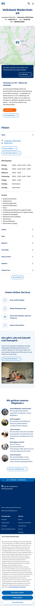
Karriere (20, 529)
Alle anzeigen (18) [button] (17, 277)
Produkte (4, 519)
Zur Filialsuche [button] (24, 74)
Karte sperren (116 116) (24, 522)
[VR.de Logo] (9, 4)
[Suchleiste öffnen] (29, 3)
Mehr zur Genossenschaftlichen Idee (11, 507)
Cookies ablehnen (17, 597)
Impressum (23, 587)
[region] (17, 570)
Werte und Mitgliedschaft (8, 529)
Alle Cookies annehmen (17, 592)
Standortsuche (22, 526)
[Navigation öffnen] (33, 4)
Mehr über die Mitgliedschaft (16, 469)
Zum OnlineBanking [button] (10, 115)
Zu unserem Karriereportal (10, 359)
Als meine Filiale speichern (10, 153)
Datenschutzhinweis (14, 587)
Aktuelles (20, 532)
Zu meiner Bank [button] (8, 110)
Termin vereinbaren (8, 148)
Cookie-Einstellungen (17, 602)
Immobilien (4, 526)
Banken (20, 519)
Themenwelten (5, 522)
